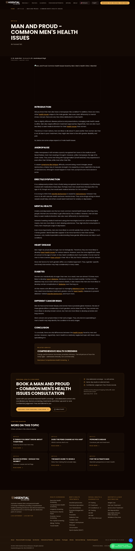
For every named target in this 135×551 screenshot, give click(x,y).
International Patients (56, 3)
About (75, 3)
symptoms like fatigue (49, 165)
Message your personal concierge (115, 3)
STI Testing (92, 503)
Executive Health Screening (55, 501)
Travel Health (54, 526)
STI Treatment (93, 505)
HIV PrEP (91, 515)
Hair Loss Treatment (114, 505)
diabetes (62, 284)
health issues (44, 114)
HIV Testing (92, 510)
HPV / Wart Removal (95, 518)
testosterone (81, 194)
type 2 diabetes (52, 279)
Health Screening (57, 497)
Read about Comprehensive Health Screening (52, 360)
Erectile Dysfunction (75, 503)
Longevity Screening (56, 509)
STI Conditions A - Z (95, 508)
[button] (33, 409)
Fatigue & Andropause (76, 522)
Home (13, 9)
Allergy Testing (55, 523)
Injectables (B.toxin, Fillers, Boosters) (114, 514)
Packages (65, 540)
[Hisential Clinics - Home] (12, 3)
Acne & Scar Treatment (115, 508)
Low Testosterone (75, 508)
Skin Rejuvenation (113, 510)
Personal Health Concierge (23, 540)
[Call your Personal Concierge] (131, 540)
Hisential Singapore (92, 540)
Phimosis (72, 525)
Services (25, 3)
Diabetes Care (74, 517)
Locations (43, 3)
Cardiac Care (73, 520)
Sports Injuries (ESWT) (76, 530)
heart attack (55, 257)
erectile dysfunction (59, 194)
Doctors (34, 3)
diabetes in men (78, 289)
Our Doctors (36, 540)
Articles (68, 3)
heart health (78, 291)
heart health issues (48, 252)
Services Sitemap (80, 540)
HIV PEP (91, 513)
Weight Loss (111, 503)
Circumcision (73, 527)
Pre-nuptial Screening (57, 521)
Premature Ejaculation (76, 505)
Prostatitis (72, 515)
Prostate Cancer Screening (55, 517)
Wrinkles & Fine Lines (114, 517)
